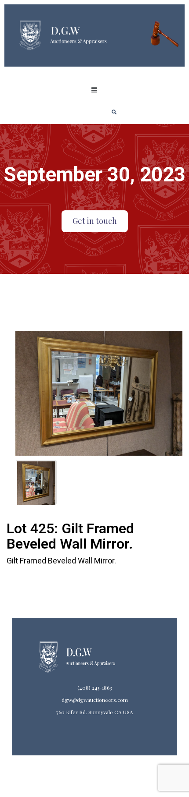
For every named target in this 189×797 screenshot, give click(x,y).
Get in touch (95, 221)
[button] (94, 90)
